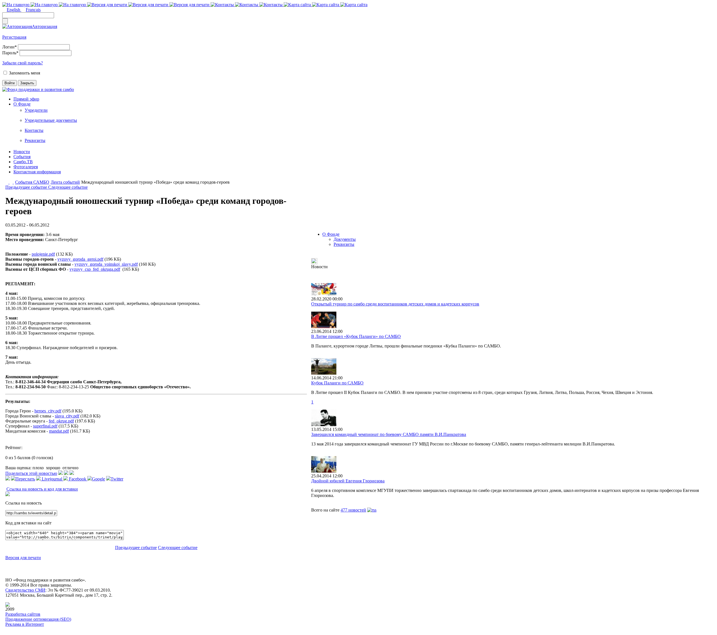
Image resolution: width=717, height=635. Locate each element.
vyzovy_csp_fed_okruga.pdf (94, 269)
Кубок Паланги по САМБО (337, 382)
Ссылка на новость (23, 503)
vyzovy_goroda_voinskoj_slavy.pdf (106, 264)
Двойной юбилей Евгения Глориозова (348, 480)
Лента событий (65, 182)
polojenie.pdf (43, 254)
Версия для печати (23, 557)
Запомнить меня (24, 73)
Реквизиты (35, 140)
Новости (21, 151)
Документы (345, 239)
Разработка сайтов (22, 614)
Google (98, 479)
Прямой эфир (26, 99)
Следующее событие (68, 187)
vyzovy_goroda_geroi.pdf (80, 259)
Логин (9, 47)
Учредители (36, 110)
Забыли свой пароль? (22, 62)
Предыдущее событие (26, 187)
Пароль (10, 52)
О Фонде (22, 104)
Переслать (25, 479)
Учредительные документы (51, 120)
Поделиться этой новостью (31, 473)
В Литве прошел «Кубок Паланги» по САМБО (356, 336)
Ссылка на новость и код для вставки (42, 489)
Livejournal (52, 479)
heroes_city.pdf (47, 410)
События (22, 156)
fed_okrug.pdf (61, 421)
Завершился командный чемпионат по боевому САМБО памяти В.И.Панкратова (388, 434)
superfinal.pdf (45, 426)
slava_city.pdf (67, 416)
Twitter (117, 479)
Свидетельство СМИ (25, 590)
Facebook (77, 479)
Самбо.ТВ (23, 161)
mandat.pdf (59, 431)
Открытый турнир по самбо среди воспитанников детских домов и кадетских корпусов (395, 304)
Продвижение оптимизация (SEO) (38, 619)
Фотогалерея (25, 166)
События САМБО (32, 182)
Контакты (34, 130)
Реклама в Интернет (24, 624)
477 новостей (353, 510)
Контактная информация (37, 171)
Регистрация (14, 37)
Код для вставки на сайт (28, 522)
